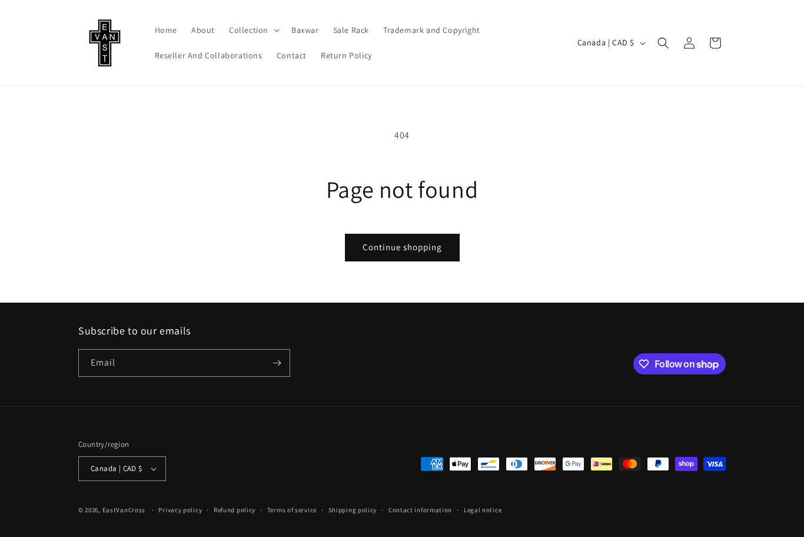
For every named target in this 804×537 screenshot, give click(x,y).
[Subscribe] (277, 363)
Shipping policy (352, 510)
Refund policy (234, 510)
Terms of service (292, 510)
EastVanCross (123, 510)
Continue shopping (402, 247)
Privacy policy (180, 510)
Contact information (420, 510)
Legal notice (482, 510)
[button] (253, 30)
